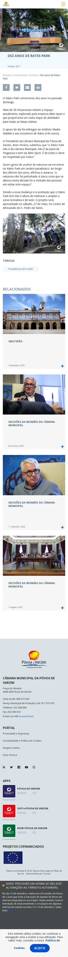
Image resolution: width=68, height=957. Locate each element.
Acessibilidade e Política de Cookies (22, 740)
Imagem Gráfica (11, 747)
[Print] (38, 87)
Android (21, 792)
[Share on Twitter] (16, 87)
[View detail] (62, 366)
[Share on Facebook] (6, 87)
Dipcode (47, 873)
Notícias (34, 75)
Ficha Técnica (10, 755)
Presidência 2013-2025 (20, 269)
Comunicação (20, 75)
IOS (34, 792)
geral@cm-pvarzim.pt (21, 716)
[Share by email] (27, 87)
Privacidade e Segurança (16, 733)
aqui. (10, 910)
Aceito (39, 948)
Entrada (7, 75)
